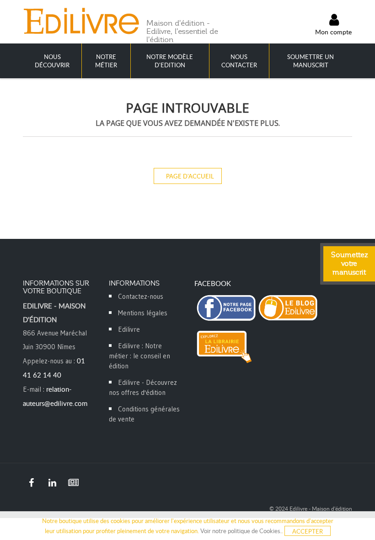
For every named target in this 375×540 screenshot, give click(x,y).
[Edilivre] (81, 20)
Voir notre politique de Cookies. (241, 531)
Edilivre (129, 329)
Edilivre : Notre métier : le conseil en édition (139, 355)
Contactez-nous (140, 296)
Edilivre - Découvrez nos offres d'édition (143, 387)
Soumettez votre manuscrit (349, 263)
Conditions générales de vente (144, 414)
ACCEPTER (307, 531)
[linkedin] (52, 483)
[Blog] (73, 483)
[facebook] (31, 483)
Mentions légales (142, 312)
